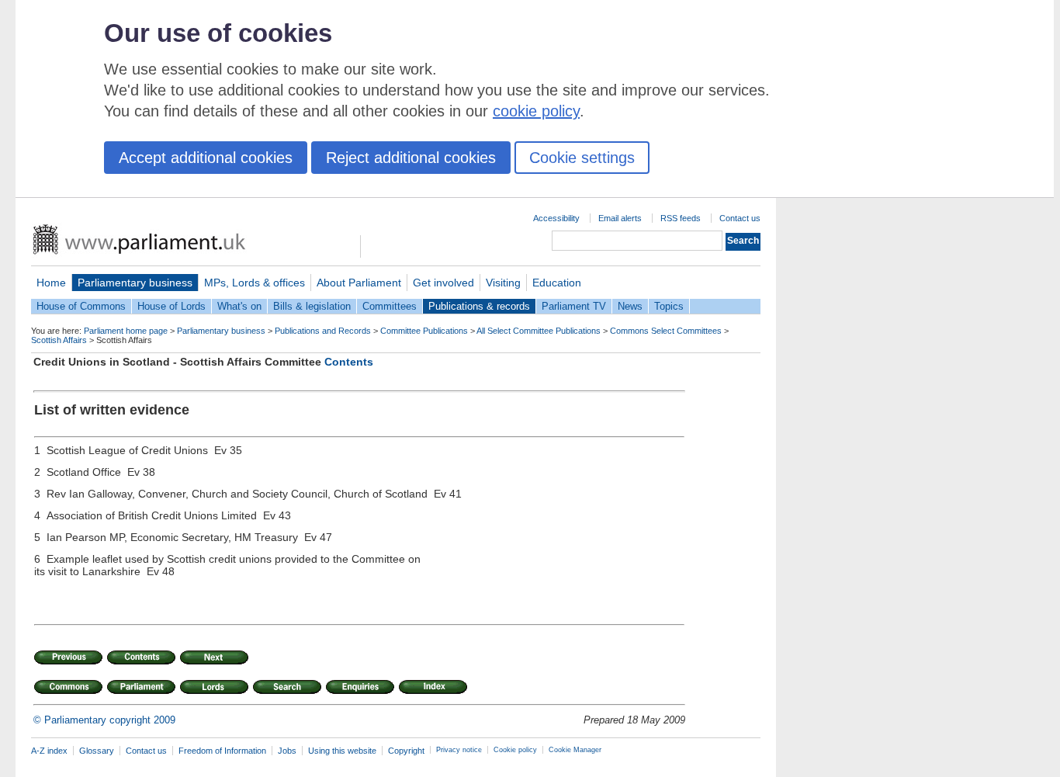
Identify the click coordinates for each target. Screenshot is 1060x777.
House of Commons (81, 306)
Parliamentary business (135, 282)
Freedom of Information (222, 750)
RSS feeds (680, 218)
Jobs (287, 750)
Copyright (406, 750)
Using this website (342, 750)
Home (51, 282)
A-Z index (49, 750)
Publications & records (479, 306)
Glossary (96, 750)
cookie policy (536, 111)
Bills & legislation (312, 306)
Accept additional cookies (206, 157)
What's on (239, 306)
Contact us (739, 218)
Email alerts (620, 218)
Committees (389, 306)
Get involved (443, 282)
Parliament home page (126, 330)
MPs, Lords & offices (254, 282)
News (630, 306)
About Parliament (359, 282)
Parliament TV (574, 306)
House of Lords (171, 306)
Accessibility (556, 218)
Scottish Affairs (59, 340)
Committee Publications (424, 330)
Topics (669, 306)
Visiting (503, 282)
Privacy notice (459, 750)
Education (556, 282)
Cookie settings (582, 157)
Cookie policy (515, 750)
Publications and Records (323, 330)
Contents (348, 362)
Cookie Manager (575, 750)
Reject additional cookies (411, 157)
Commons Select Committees (666, 330)
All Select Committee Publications (538, 330)
